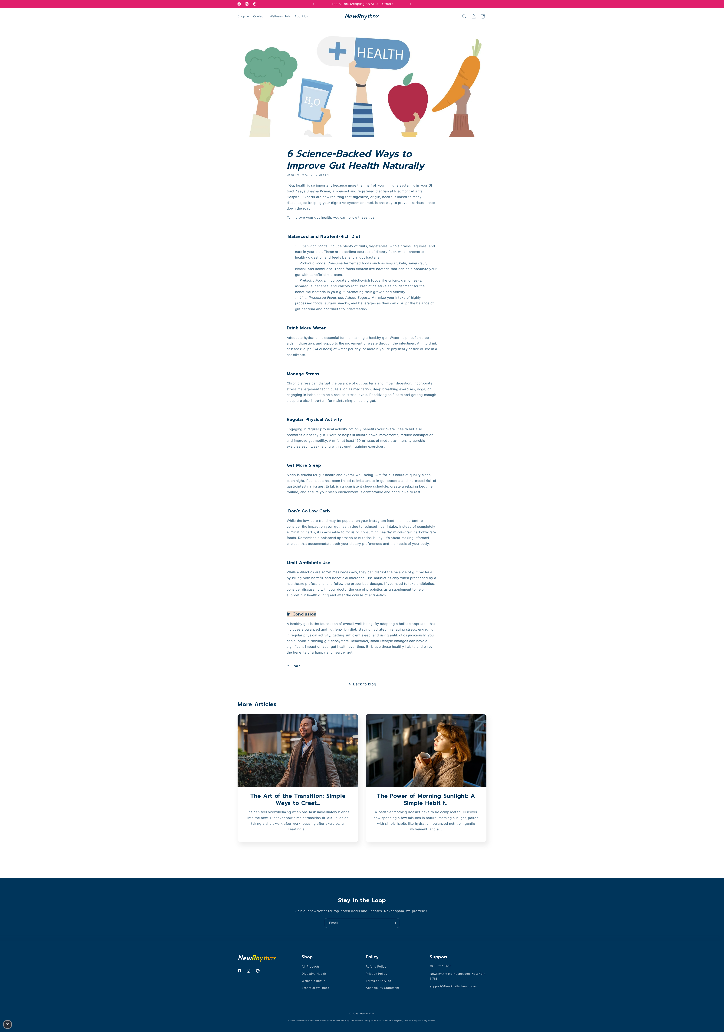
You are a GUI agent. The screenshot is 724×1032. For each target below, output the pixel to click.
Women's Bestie (313, 981)
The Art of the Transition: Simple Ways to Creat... (298, 799)
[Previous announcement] (313, 4)
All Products (311, 966)
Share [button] (295, 666)
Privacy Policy (376, 973)
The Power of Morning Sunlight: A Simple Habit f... (426, 799)
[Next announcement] (411, 4)
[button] (243, 16)
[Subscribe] (394, 923)
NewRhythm (367, 1013)
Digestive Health (314, 973)
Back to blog (364, 684)
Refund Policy (376, 966)
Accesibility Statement (382, 988)
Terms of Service (378, 981)
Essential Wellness (315, 988)
